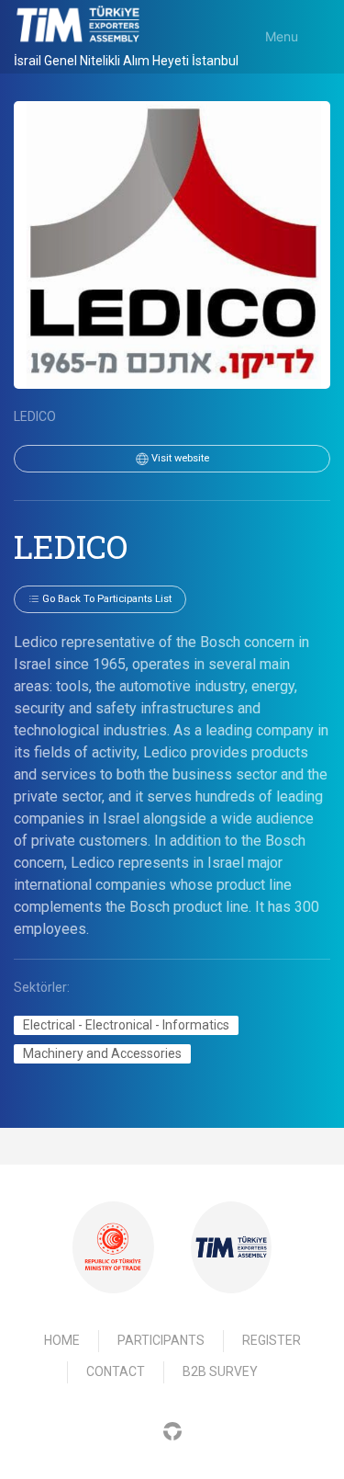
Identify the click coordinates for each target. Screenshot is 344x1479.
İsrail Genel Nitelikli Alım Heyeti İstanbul (126, 60)
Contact (115, 1371)
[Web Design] (172, 1430)
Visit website (179, 458)
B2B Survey (220, 1371)
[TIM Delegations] (78, 24)
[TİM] (231, 1246)
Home (62, 1340)
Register (271, 1340)
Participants (161, 1340)
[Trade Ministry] (113, 1247)
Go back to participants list (105, 599)
